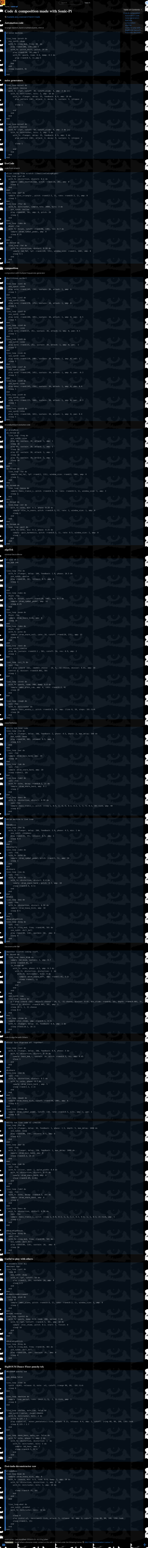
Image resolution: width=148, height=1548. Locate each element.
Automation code (132, 15)
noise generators (132, 18)
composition (130, 23)
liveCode (128, 20)
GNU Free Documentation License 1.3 (99, 1542)
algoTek (128, 25)
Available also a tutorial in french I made (23, 17)
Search (87, 3)
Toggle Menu (3, 1545)
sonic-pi (14, 6)
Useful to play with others (135, 28)
